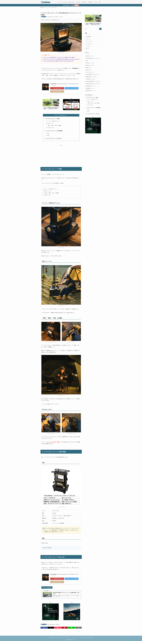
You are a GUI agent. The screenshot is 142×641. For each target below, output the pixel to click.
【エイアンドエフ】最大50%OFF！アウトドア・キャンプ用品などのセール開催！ (59, 57)
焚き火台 (87, 48)
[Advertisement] (61, 154)
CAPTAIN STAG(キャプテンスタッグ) (92, 58)
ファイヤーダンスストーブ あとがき (53, 138)
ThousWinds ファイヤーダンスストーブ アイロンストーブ (64, 84)
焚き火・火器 (44, 16)
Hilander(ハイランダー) (90, 65)
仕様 (48, 133)
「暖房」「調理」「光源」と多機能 (54, 125)
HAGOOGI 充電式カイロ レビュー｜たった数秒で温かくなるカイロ (66, 593)
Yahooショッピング (69, 88)
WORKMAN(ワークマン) (90, 88)
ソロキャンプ (88, 38)
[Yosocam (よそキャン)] (45, 2)
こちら (77, 5)
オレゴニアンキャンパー (90, 72)
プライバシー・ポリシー (76, 637)
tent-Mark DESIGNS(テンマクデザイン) (93, 81)
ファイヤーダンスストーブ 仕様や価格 (54, 130)
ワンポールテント (89, 43)
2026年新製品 (88, 36)
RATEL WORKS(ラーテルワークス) (92, 74)
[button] (43, 628)
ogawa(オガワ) (88, 69)
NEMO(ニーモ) (88, 67)
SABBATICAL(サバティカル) (91, 76)
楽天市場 (55, 88)
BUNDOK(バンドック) (90, 56)
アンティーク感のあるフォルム (53, 121)
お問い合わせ (83, 637)
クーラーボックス (89, 41)
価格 (48, 135)
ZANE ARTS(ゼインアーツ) (91, 90)
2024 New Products (50, 16)
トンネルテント (88, 45)
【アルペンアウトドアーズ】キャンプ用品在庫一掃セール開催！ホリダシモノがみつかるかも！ (61, 59)
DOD (87, 60)
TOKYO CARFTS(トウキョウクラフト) (93, 83)
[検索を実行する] (100, 29)
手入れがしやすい (50, 127)
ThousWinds (56, 16)
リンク (69, 637)
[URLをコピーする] (78, 628)
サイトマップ (65, 637)
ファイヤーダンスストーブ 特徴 (52, 118)
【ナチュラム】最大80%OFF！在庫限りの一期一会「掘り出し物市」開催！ (57, 60)
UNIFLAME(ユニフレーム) (90, 86)
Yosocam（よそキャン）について (56, 637)
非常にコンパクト (50, 123)
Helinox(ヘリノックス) (90, 62)
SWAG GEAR (62, 52)
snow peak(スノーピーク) (90, 79)
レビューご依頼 (89, 637)
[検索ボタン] (99, 2)
